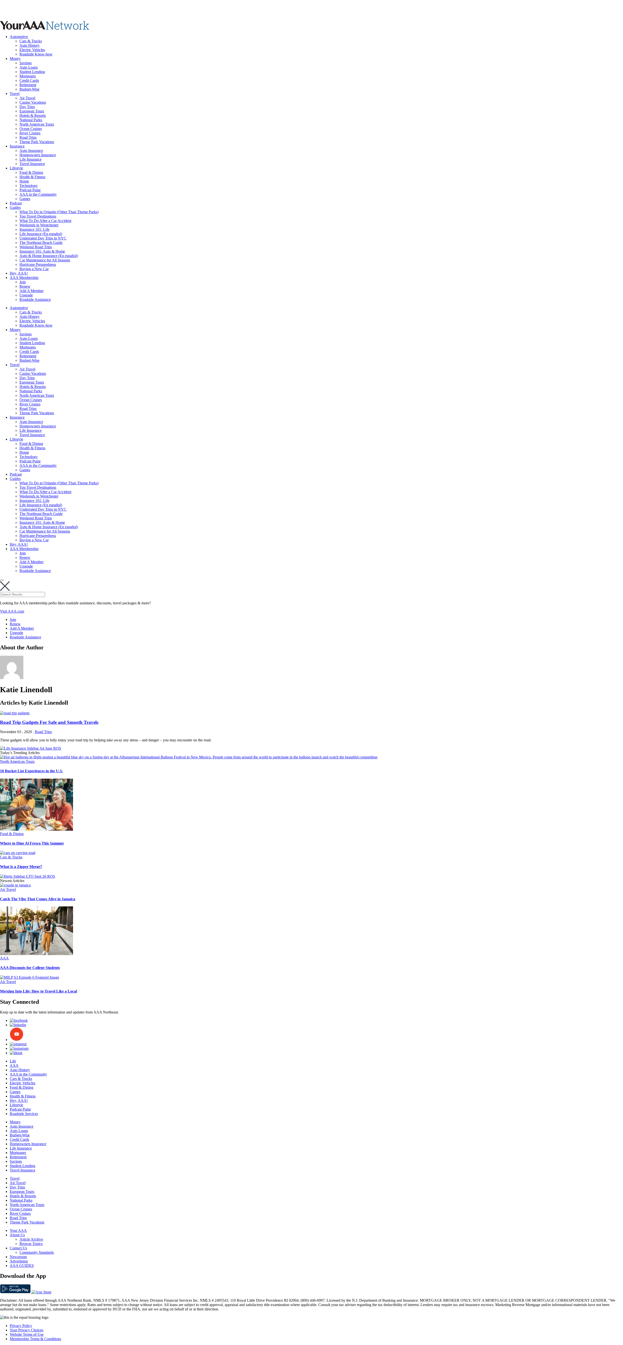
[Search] (2, 580)
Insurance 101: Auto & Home (42, 251)
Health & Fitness (32, 177)
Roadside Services (24, 1114)
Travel (14, 94)
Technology (28, 186)
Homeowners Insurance (37, 155)
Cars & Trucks (30, 41)
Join (22, 282)
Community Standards (36, 1252)
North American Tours (36, 124)
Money (15, 58)
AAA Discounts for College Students (30, 968)
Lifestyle (16, 168)
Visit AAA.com (12, 611)
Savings (25, 63)
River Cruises (29, 133)
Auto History (29, 45)
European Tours (31, 111)
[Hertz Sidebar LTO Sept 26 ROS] (27, 876)
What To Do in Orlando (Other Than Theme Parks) (59, 212)
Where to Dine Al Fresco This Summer (32, 843)
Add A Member (31, 291)
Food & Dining (31, 172)
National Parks (30, 120)
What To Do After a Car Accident (45, 221)
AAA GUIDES (22, 1265)
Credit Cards (29, 80)
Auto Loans (28, 67)
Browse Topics (31, 1244)
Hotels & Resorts (32, 115)
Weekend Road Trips (35, 247)
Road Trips (28, 137)
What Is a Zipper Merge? (21, 867)
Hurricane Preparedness (37, 264)
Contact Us (18, 1248)
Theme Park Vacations (36, 142)
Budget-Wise (29, 89)
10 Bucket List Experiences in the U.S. (31, 771)
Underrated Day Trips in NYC (42, 238)
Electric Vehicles (32, 50)
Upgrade (26, 295)
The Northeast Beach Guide (41, 242)
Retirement (27, 85)
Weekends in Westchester (38, 225)
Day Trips (27, 107)
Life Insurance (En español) (40, 234)
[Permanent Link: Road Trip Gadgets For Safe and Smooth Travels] (14, 713)
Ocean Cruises (30, 129)
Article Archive (31, 1239)
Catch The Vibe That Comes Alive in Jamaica (37, 899)
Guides (15, 207)
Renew (24, 286)
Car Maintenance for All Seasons (44, 260)
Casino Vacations (32, 102)
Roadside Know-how (36, 54)
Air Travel (27, 98)
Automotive (19, 37)
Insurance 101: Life (34, 229)
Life (13, 1061)
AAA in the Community (38, 194)
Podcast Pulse (30, 190)
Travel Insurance (32, 164)
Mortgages (27, 76)
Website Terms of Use (27, 1334)
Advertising (19, 1261)
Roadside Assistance (35, 299)
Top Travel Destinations (37, 216)
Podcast (16, 203)
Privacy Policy (21, 1326)
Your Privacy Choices (26, 1330)
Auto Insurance (31, 150)
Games (24, 199)
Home (24, 181)
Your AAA (18, 1230)
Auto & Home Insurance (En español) (48, 256)
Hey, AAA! (19, 273)
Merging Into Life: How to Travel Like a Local (38, 991)
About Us (17, 1235)
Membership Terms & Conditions (35, 1339)
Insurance (17, 146)
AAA (4, 958)
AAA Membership (24, 278)
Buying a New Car (34, 269)
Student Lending (32, 72)
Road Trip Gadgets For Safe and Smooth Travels (49, 722)
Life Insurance (30, 159)
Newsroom (18, 1257)
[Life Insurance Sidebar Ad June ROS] (30, 748)
